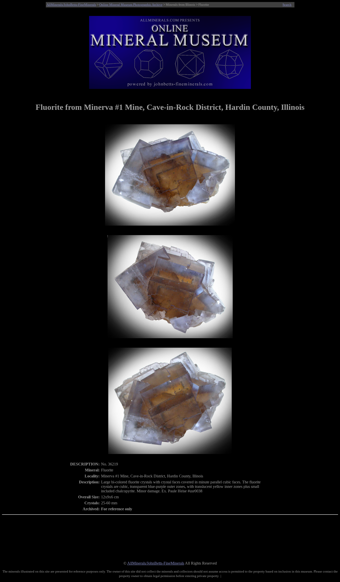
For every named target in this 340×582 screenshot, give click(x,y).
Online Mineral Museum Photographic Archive (131, 4)
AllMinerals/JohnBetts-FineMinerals (71, 4)
